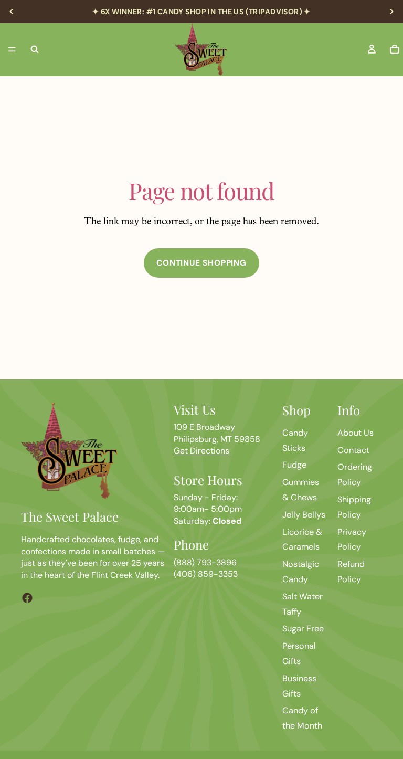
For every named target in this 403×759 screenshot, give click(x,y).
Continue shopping (201, 263)
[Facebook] (27, 598)
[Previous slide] (11, 11)
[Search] (34, 49)
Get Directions (201, 450)
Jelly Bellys (303, 514)
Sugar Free (303, 628)
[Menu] (12, 49)
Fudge (294, 464)
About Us (355, 432)
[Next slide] (391, 11)
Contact (353, 450)
